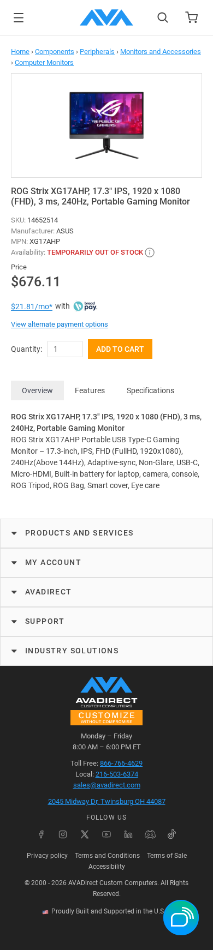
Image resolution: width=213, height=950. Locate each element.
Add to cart (120, 349)
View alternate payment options (59, 324)
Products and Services (79, 532)
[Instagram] (63, 834)
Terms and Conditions (107, 855)
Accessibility (106, 866)
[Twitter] (85, 834)
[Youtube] (106, 834)
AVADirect (48, 591)
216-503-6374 (117, 774)
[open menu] (18, 18)
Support (45, 621)
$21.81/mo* (31, 306)
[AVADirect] (106, 17)
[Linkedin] (128, 834)
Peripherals (97, 51)
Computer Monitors (44, 62)
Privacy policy (47, 855)
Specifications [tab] (150, 390)
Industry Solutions (72, 650)
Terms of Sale (167, 855)
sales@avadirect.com (106, 785)
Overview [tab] (37, 390)
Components (54, 51)
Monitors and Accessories (160, 51)
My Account (53, 562)
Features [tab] (90, 390)
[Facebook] (41, 834)
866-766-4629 (121, 763)
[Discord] (150, 834)
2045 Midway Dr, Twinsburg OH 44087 (106, 801)
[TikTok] (172, 834)
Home (20, 51)
